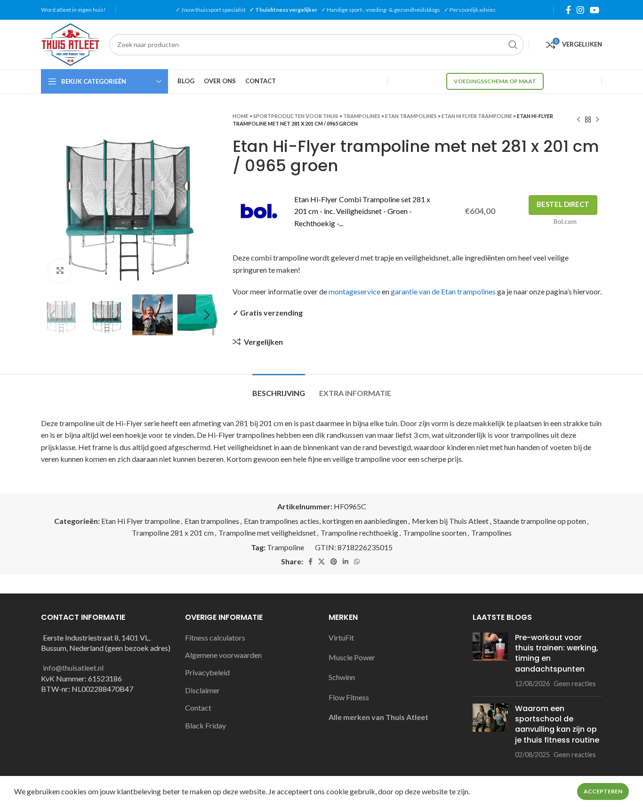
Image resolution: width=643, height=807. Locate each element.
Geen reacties (575, 684)
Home (241, 116)
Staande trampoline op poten (539, 520)
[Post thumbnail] (490, 661)
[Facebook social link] (568, 10)
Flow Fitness (349, 697)
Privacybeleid (207, 672)
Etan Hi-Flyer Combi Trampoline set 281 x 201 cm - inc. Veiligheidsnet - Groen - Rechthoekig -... (362, 211)
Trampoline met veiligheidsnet (267, 532)
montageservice (354, 291)
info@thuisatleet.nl (73, 667)
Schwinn (342, 676)
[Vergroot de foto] (60, 271)
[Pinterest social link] (334, 561)
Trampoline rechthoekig (359, 532)
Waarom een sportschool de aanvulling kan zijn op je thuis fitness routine (557, 724)
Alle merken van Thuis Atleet (378, 716)
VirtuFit (341, 637)
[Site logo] (70, 43)
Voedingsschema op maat (495, 81)
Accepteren (603, 791)
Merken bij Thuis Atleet (450, 520)
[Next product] (597, 120)
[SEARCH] (513, 44)
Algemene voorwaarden (223, 654)
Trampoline (285, 547)
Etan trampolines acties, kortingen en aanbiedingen (325, 520)
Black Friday (205, 725)
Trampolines (361, 116)
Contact (198, 707)
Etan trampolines (411, 116)
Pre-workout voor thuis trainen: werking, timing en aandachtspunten (556, 653)
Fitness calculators (215, 637)
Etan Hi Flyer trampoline (477, 116)
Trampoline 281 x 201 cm (173, 532)
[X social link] (321, 561)
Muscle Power (352, 657)
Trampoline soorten (434, 532)
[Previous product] (578, 120)
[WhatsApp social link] (356, 561)
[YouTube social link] (594, 10)
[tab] (278, 388)
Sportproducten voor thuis (295, 116)
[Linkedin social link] (345, 561)
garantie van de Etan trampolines (443, 291)
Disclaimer (202, 690)
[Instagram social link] (580, 10)
